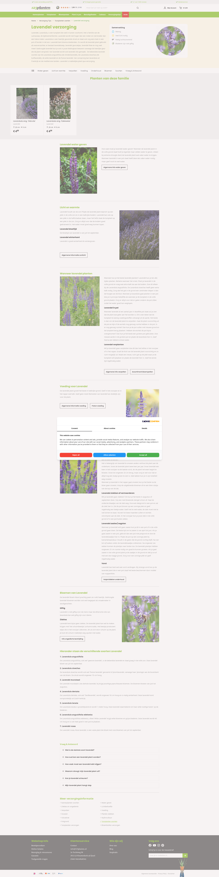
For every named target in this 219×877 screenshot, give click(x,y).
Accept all (143, 455)
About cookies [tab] (109, 428)
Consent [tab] (74, 428)
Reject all (76, 455)
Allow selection (110, 455)
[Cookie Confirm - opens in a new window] (150, 421)
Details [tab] (144, 428)
